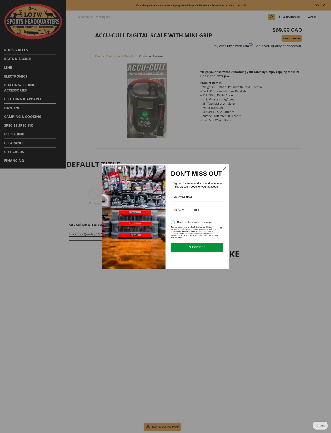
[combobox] (179, 210)
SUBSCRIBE (197, 247)
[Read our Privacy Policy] (221, 228)
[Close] (225, 168)
